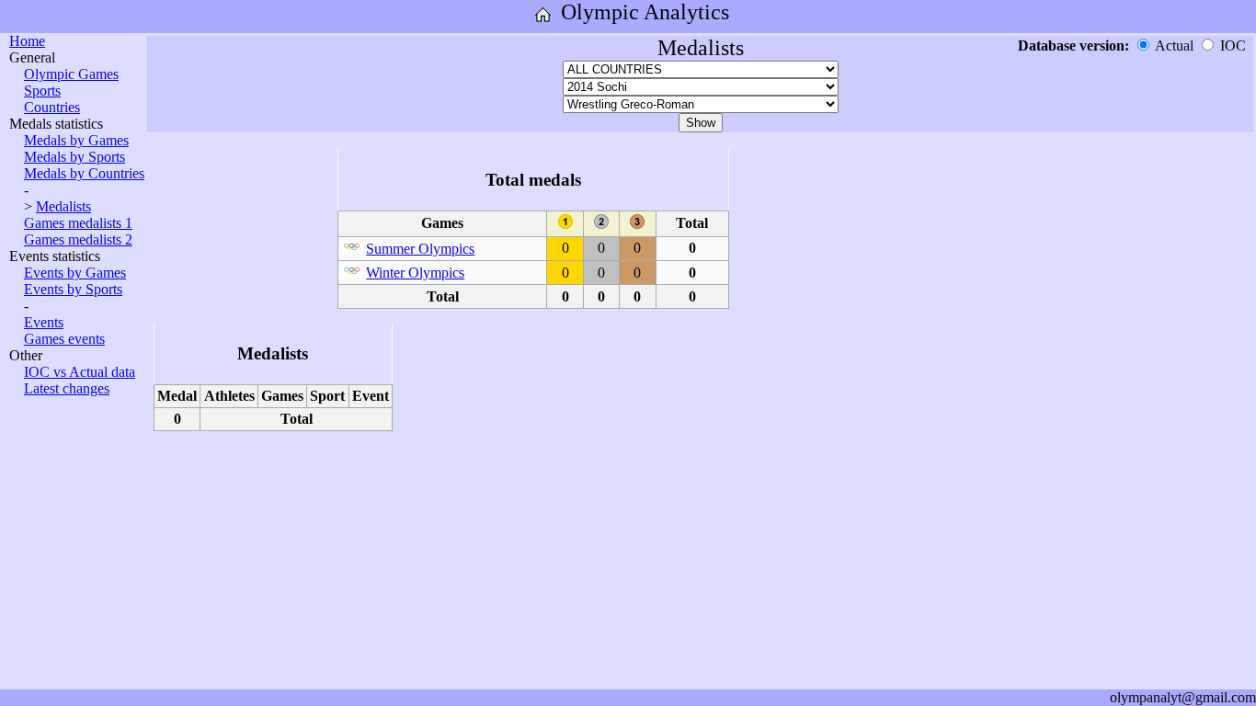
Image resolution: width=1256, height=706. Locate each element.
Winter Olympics (415, 272)
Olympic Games (71, 74)
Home (27, 41)
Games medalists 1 (78, 223)
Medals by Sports (74, 157)
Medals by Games (76, 140)
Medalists (63, 206)
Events (43, 322)
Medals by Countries (84, 173)
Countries (52, 107)
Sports (42, 90)
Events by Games (75, 272)
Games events (64, 339)
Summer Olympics (420, 248)
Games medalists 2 (78, 239)
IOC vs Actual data (79, 372)
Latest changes (66, 388)
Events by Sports (73, 289)
